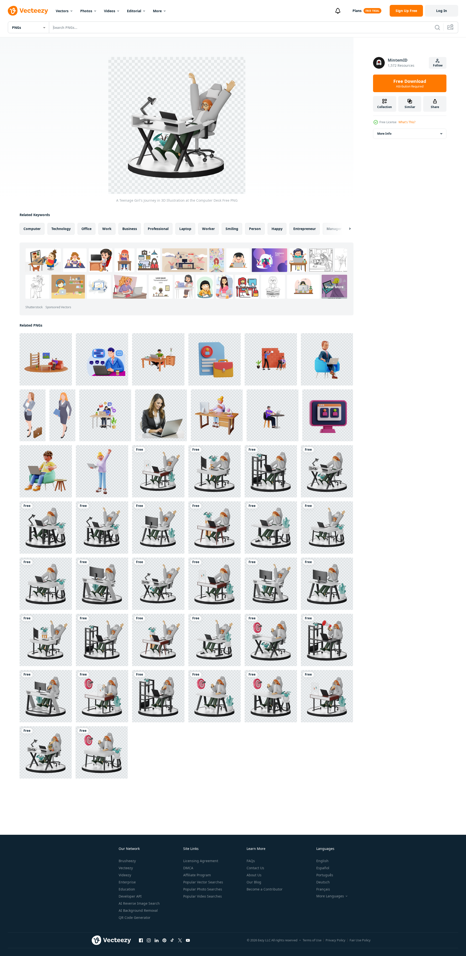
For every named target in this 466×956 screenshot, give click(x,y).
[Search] (437, 27)
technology (61, 228)
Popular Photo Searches (202, 889)
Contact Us (255, 868)
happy (277, 228)
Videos (109, 11)
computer (32, 228)
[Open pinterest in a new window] (164, 940)
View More (334, 287)
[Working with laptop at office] (102, 359)
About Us (254, 875)
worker (208, 228)
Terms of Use (312, 940)
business (129, 228)
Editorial (134, 11)
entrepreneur (304, 228)
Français (323, 889)
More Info (384, 134)
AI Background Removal (138, 910)
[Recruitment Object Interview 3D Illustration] (327, 415)
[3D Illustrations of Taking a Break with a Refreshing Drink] (46, 696)
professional (158, 228)
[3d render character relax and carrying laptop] (46, 471)
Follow (438, 65)
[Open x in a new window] (180, 940)
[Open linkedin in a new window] (157, 940)
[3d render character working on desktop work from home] (217, 415)
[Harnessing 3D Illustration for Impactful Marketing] (327, 640)
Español (322, 868)
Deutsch (323, 882)
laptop (185, 228)
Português (324, 875)
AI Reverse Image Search (139, 903)
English (322, 860)
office (86, 228)
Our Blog (254, 882)
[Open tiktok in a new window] (172, 940)
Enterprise (127, 882)
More (157, 11)
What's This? (406, 122)
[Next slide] (345, 229)
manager (334, 228)
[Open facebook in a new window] (141, 940)
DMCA (188, 868)
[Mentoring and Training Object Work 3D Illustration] (214, 359)
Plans (357, 10)
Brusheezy (127, 860)
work (107, 228)
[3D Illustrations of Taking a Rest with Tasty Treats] (46, 752)
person (255, 228)
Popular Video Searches (202, 896)
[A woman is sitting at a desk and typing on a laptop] (161, 415)
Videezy (125, 875)
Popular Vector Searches (203, 882)
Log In (441, 10)
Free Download (409, 83)
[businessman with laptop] (327, 359)
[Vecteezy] (28, 11)
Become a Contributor (265, 889)
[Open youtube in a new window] (188, 940)
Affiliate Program (197, 875)
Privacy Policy (335, 940)
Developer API (130, 896)
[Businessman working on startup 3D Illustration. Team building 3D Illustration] (271, 359)
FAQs (251, 860)
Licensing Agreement (200, 860)
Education (127, 889)
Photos (86, 11)
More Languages (330, 896)
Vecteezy (126, 868)
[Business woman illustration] (32, 415)
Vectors (62, 11)
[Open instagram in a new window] (149, 940)
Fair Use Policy (360, 940)
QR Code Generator (134, 917)
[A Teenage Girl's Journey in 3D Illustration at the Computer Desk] (158, 471)
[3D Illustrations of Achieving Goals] (271, 640)
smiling (232, 228)
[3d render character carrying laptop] (102, 471)
